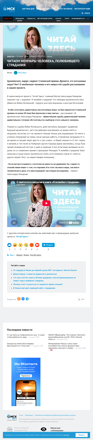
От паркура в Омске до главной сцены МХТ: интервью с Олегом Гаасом (45, 270)
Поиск (87, 13)
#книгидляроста (78, 18)
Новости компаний (45, 9)
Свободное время (19, 20)
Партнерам (29, 415)
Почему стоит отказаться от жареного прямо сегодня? (38, 284)
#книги (26, 255)
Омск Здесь (9, 9)
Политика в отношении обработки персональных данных (55, 415)
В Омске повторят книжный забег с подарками (34, 288)
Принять (82, 435)
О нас (21, 415)
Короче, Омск (58, 20)
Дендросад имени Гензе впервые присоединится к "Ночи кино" (20, 344)
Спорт (67, 18)
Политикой (66, 435)
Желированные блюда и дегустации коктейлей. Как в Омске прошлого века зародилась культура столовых (63, 345)
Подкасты (31, 18)
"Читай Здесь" (22, 236)
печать (49, 56)
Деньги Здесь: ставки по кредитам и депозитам (35, 274)
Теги (11, 255)
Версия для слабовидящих (57, 429)
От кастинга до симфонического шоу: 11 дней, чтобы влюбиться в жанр (26, 336)
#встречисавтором (44, 18)
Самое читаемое (64, 9)
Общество (8, 18)
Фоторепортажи (82, 9)
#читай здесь (35, 255)
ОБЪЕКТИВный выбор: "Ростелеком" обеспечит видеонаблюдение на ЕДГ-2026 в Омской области (66, 337)
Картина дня (28, 9)
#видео (19, 255)
